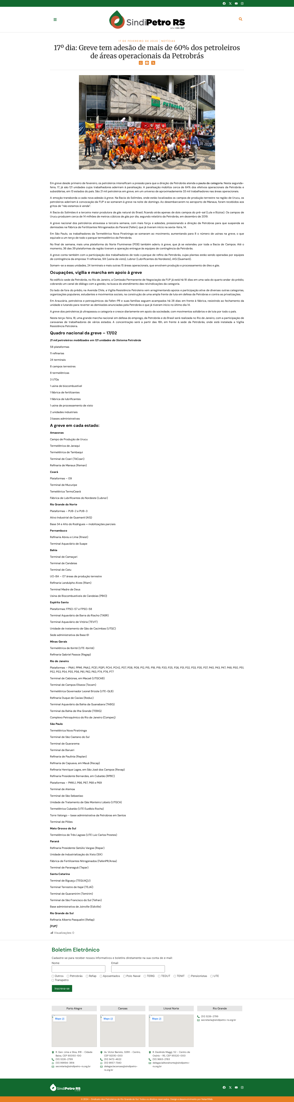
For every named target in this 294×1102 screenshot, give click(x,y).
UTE (216, 976)
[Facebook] (224, 3)
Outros (59, 976)
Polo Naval (133, 976)
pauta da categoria (210, 183)
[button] (141, 63)
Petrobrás (76, 976)
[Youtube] (236, 3)
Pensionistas (199, 976)
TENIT (181, 976)
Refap (92, 976)
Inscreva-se (62, 988)
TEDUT (165, 976)
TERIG (151, 976)
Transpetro (62, 980)
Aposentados (111, 976)
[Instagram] (242, 3)
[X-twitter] (230, 3)
